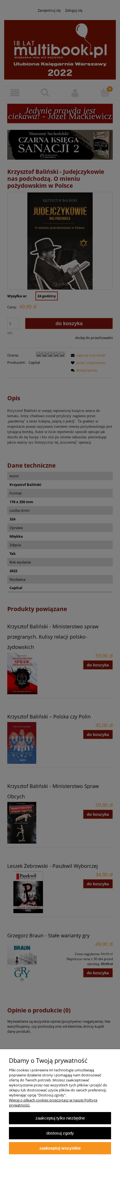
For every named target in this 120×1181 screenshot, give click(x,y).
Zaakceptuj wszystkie (60, 1148)
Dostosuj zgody (60, 1133)
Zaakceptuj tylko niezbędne (60, 1118)
